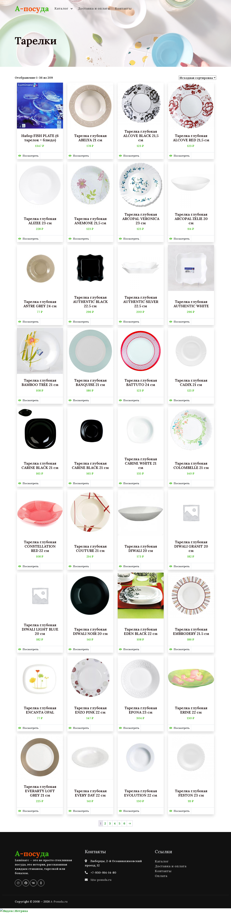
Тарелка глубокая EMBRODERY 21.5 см (191, 631)
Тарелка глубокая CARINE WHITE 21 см (141, 463)
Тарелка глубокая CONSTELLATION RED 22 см (40, 546)
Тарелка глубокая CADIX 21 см (191, 382)
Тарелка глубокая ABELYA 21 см (90, 138)
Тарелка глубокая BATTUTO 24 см (141, 382)
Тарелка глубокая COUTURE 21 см (90, 548)
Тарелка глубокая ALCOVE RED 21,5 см (191, 138)
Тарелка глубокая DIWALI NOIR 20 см (90, 631)
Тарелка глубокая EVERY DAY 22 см (90, 793)
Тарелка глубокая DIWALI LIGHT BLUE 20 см (40, 629)
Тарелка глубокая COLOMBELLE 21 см (191, 465)
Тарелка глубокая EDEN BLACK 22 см (141, 631)
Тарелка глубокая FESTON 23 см (191, 793)
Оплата (161, 876)
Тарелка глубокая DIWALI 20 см (141, 548)
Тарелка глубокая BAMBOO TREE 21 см (39, 382)
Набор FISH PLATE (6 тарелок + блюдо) (40, 138)
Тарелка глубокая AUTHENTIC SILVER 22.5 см (140, 301)
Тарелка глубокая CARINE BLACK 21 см (39, 465)
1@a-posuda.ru (101, 879)
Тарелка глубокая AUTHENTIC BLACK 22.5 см (90, 301)
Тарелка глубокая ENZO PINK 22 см (90, 710)
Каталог (62, 8)
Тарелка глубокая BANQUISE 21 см (90, 382)
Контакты (123, 8)
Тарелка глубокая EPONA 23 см (141, 710)
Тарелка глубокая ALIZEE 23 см (40, 221)
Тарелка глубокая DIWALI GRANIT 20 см (191, 546)
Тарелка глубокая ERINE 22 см (191, 710)
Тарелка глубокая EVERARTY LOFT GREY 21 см (40, 790)
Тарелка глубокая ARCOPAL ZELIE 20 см (191, 218)
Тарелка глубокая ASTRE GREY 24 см (40, 304)
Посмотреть (30, 155)
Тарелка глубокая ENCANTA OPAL (40, 710)
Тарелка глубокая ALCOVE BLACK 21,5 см (140, 135)
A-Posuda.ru (59, 901)
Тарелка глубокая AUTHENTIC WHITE (191, 304)
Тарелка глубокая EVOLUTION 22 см (140, 793)
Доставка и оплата (94, 8)
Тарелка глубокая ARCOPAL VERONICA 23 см (140, 218)
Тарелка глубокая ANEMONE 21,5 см (90, 221)
